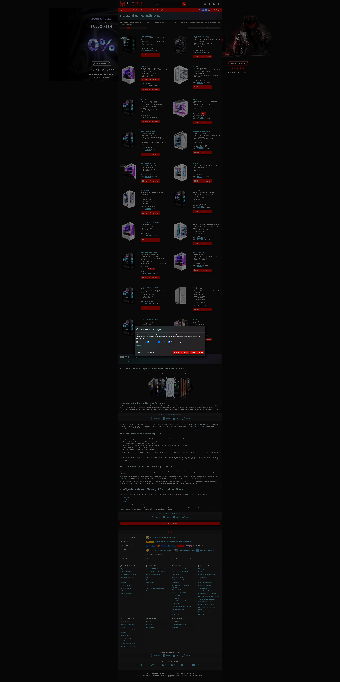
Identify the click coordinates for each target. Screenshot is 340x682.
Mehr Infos (139, 345)
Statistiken (163, 342)
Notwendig (142, 342)
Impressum (150, 352)
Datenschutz (141, 352)
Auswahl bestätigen (181, 352)
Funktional (153, 342)
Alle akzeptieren (197, 352)
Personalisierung (176, 342)
